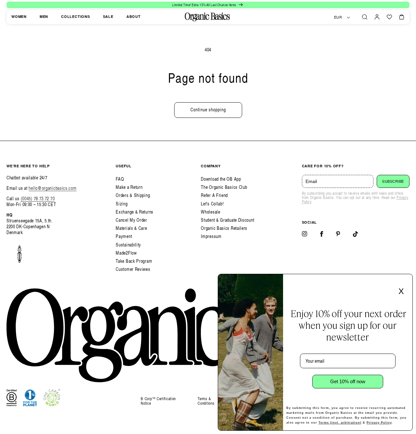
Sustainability (128, 245)
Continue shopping (208, 109)
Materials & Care (131, 228)
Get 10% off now (347, 381)
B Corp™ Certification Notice (158, 401)
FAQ (120, 179)
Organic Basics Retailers (224, 228)
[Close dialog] (405, 281)
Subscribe (393, 181)
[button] (365, 17)
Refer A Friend (214, 195)
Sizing (121, 204)
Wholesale (210, 212)
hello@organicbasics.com (52, 188)
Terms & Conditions (206, 401)
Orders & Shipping (133, 195)
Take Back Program (134, 261)
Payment (124, 236)
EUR (338, 17)
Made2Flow (126, 253)
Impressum (211, 236)
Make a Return (129, 187)
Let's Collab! (212, 204)
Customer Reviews (133, 269)
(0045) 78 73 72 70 (38, 198)
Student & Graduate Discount (227, 220)
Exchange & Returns (134, 212)
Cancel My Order (131, 220)
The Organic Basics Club (224, 187)
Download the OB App (221, 179)
